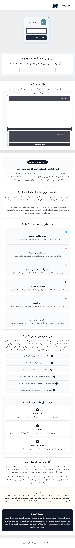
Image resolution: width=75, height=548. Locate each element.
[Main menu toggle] (4, 5)
